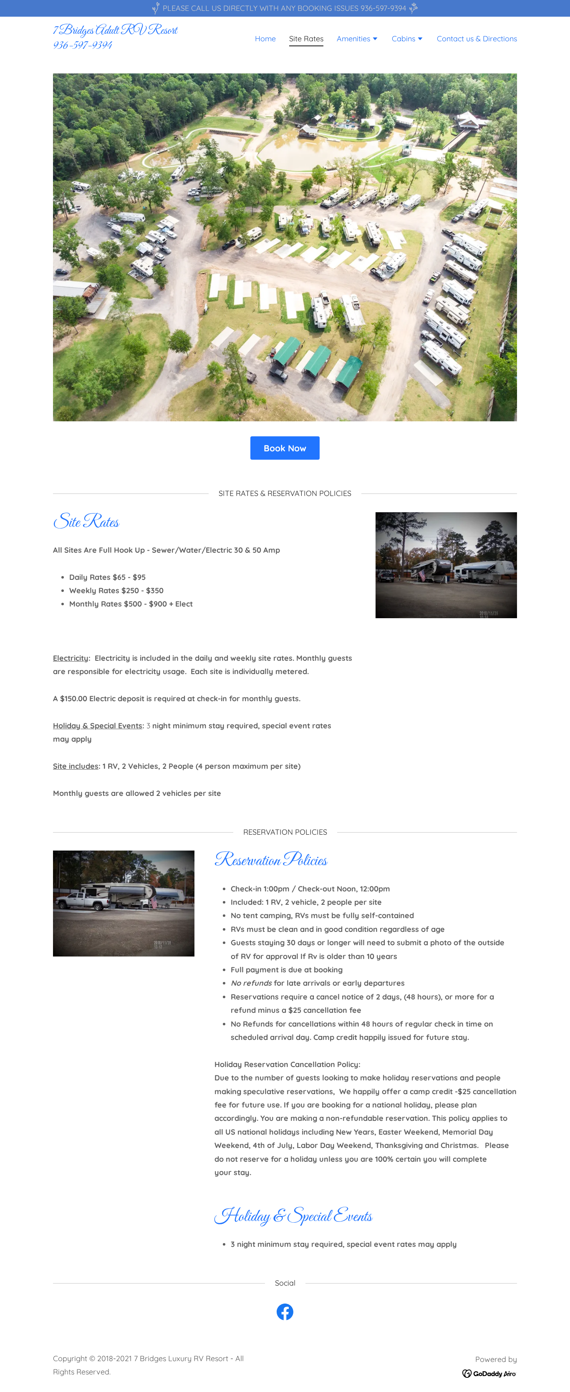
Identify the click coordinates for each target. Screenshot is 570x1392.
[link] (134, 46)
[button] (357, 39)
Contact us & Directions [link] (477, 38)
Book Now (285, 448)
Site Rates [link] (306, 38)
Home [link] (265, 38)
